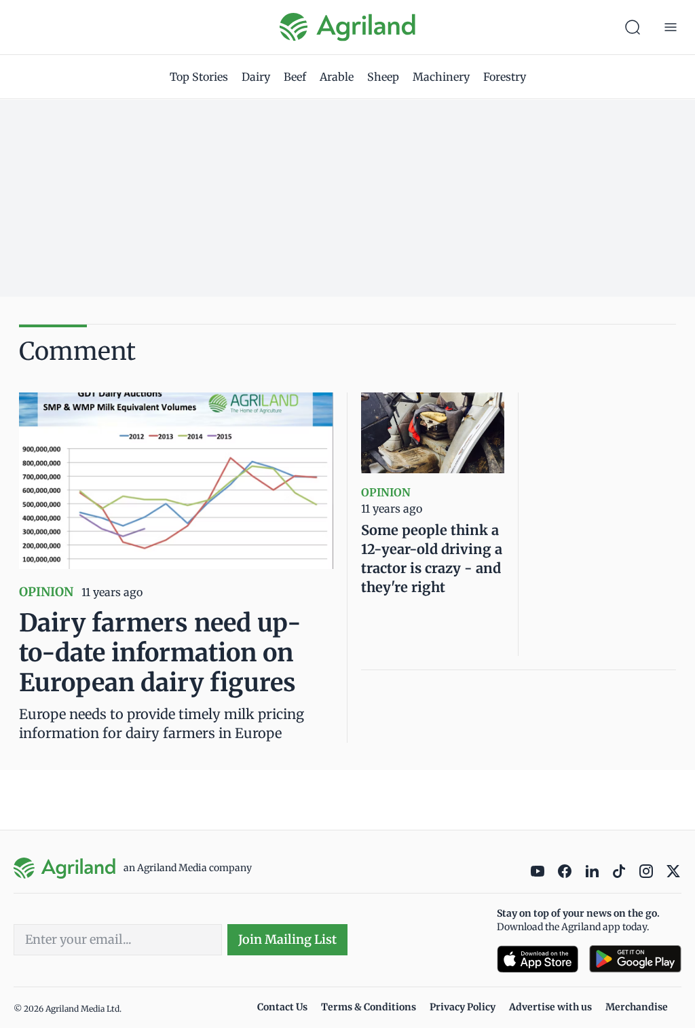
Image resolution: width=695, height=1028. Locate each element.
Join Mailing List (287, 939)
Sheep (383, 77)
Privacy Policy (462, 1007)
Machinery (441, 77)
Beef (295, 77)
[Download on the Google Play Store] (635, 959)
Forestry (504, 77)
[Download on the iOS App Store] (537, 959)
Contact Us (282, 1007)
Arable (337, 77)
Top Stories (199, 77)
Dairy (256, 77)
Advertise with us (550, 1007)
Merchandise (636, 1007)
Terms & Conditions (368, 1007)
